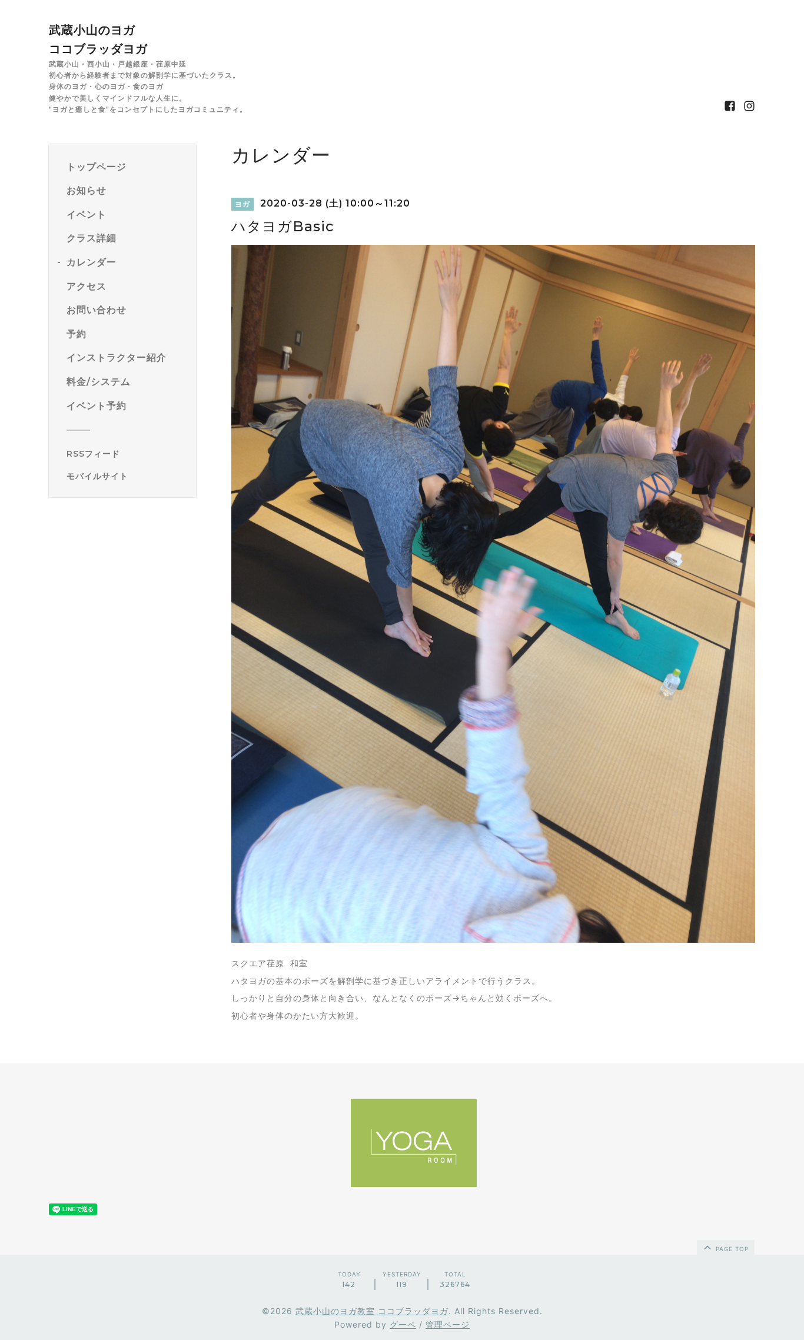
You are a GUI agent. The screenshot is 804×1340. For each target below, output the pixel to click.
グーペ (403, 1324)
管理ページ (448, 1324)
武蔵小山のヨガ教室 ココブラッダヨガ (371, 1311)
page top (731, 1248)
